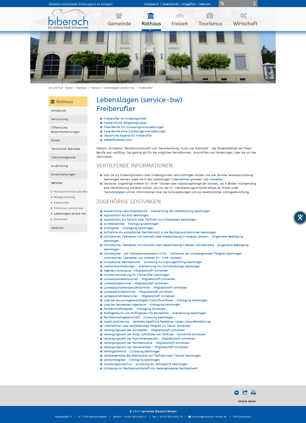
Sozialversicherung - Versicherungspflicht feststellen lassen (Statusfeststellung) (157, 321)
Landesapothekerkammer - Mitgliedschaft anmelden (139, 279)
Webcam (205, 4)
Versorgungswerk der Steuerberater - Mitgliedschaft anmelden (146, 347)
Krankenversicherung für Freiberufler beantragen (136, 275)
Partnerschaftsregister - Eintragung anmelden (134, 309)
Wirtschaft (245, 24)
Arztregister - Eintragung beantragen (128, 228)
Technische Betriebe (65, 149)
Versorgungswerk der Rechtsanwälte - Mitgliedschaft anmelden (146, 343)
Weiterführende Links (118, 140)
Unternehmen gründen (187, 179)
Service (95, 87)
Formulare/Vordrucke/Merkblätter (70, 191)
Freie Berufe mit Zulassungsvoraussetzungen (134, 127)
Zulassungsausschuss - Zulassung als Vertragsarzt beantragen (146, 364)
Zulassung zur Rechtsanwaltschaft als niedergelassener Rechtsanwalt (151, 368)
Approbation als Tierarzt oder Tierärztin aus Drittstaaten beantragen (150, 219)
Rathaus (151, 24)
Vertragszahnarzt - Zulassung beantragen (132, 351)
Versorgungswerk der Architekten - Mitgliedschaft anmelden (144, 330)
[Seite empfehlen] (245, 393)
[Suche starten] (254, 3)
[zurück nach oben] (236, 393)
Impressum (151, 4)
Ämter (55, 140)
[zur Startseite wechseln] (68, 28)
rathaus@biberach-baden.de (209, 416)
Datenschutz (170, 4)
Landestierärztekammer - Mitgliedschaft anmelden (138, 292)
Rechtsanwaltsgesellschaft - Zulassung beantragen (138, 317)
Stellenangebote (63, 157)
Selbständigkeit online (119, 192)
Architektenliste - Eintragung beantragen (131, 224)
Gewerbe (216, 179)
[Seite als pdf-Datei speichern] (253, 393)
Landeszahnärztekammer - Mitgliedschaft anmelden (139, 296)
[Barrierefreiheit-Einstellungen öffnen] (300, 217)
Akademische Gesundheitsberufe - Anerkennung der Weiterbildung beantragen (157, 211)
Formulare (60, 219)
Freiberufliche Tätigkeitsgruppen (125, 123)
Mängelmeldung (64, 197)
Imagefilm (189, 4)
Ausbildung (59, 166)
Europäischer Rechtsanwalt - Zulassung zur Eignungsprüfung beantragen (153, 262)
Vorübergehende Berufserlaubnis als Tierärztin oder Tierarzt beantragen (152, 355)
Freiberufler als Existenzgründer (125, 118)
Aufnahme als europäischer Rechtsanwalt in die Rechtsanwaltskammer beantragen (160, 232)
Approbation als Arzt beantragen (126, 215)
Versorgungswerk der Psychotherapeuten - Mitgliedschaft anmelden (149, 338)
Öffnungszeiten (242, 416)
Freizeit (180, 24)
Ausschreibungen (63, 174)
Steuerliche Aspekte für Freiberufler (128, 135)
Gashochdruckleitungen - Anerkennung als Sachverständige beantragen (152, 266)
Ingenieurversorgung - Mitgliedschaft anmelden (136, 270)
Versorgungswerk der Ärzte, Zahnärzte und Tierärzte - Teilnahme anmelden (155, 334)
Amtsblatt (58, 110)
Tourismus (210, 24)
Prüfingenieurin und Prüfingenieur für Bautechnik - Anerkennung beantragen (155, 313)
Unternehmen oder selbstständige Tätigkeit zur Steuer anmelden (147, 326)
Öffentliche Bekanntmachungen (65, 130)
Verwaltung (59, 119)
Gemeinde (119, 24)
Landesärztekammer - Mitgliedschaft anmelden (136, 283)
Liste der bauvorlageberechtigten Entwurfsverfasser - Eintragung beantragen (155, 300)
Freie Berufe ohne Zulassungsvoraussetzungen (135, 131)
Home (69, 87)
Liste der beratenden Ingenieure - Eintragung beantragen (142, 304)
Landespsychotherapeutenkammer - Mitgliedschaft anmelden (145, 287)
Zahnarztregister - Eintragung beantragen (132, 360)
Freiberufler (145, 87)
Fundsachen (61, 202)
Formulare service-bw (68, 208)
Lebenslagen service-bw (119, 87)
